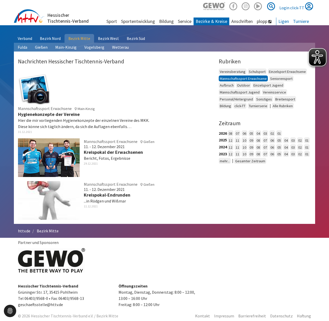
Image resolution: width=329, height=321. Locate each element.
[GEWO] (214, 5)
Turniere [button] (301, 21)
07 (237, 133)
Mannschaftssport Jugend (240, 92)
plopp (262, 21)
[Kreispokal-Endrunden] (49, 199)
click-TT (239, 106)
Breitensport (285, 99)
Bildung (225, 106)
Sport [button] (111, 21)
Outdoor (243, 85)
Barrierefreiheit (252, 315)
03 (265, 133)
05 (251, 133)
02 (272, 133)
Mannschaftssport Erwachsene (243, 78)
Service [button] (184, 21)
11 (237, 140)
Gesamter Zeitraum (250, 161)
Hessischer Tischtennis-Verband (68, 18)
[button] (10, 310)
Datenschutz (281, 315)
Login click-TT (292, 7)
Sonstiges (264, 99)
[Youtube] (258, 5)
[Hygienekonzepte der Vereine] (34, 88)
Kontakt (202, 315)
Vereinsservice (274, 92)
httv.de (24, 230)
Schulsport (257, 71)
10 (244, 140)
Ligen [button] (283, 21)
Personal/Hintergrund (236, 99)
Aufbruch (227, 85)
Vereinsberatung (232, 71)
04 (258, 133)
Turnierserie (258, 106)
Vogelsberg (94, 47)
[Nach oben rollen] (319, 306)
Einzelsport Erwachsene (287, 71)
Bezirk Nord (50, 38)
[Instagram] (246, 5)
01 (279, 133)
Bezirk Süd (136, 38)
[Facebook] (233, 5)
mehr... (225, 161)
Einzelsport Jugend (268, 85)
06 (244, 133)
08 (230, 133)
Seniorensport (281, 78)
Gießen (41, 47)
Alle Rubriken (283, 106)
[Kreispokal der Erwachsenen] (49, 156)
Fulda (22, 47)
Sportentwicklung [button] (138, 21)
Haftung (304, 315)
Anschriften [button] (242, 21)
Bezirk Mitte (79, 38)
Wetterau (120, 47)
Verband (25, 38)
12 (230, 140)
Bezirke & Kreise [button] (211, 21)
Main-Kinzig (66, 47)
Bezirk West (108, 38)
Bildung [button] (166, 21)
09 (251, 140)
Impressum (224, 315)
